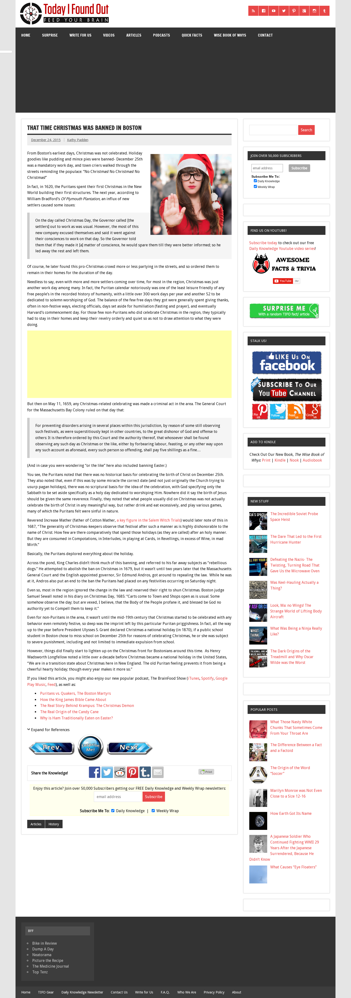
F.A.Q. (165, 992)
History (53, 824)
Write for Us (80, 35)
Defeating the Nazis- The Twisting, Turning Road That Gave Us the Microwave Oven (294, 565)
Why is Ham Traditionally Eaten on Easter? (76, 718)
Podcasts (161, 35)
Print (266, 460)
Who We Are (186, 992)
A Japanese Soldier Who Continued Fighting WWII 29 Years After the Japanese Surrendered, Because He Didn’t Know (284, 848)
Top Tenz (40, 972)
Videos (109, 35)
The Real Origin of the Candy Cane (69, 712)
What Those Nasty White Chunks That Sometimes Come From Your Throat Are (296, 728)
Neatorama (41, 955)
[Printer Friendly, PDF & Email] (207, 773)
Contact (265, 35)
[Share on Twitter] (107, 772)
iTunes (193, 678)
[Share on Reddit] (120, 772)
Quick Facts (192, 35)
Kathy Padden (77, 140)
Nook (294, 460)
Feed (52, 684)
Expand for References (50, 730)
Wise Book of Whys (230, 35)
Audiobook (312, 460)
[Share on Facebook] (94, 772)
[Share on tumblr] (145, 772)
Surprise (50, 35)
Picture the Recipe (47, 960)
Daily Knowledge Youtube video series (282, 248)
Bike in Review (44, 943)
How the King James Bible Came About (73, 699)
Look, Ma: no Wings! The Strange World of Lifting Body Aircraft (296, 611)
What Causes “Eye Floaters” (293, 867)
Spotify (207, 678)
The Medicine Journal (50, 966)
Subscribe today (263, 243)
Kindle (280, 460)
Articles (133, 35)
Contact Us (119, 992)
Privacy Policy (214, 992)
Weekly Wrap (167, 811)
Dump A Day (43, 949)
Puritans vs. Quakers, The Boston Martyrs (75, 693)
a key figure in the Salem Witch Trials (149, 520)
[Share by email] (158, 772)
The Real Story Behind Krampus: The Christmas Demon (87, 705)
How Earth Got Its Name (291, 813)
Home (25, 35)
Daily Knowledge (130, 811)
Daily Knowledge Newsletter (82, 992)
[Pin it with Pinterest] (132, 772)
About (236, 992)
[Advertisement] (175, 78)
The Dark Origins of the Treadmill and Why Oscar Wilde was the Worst (292, 657)
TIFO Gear (46, 992)
